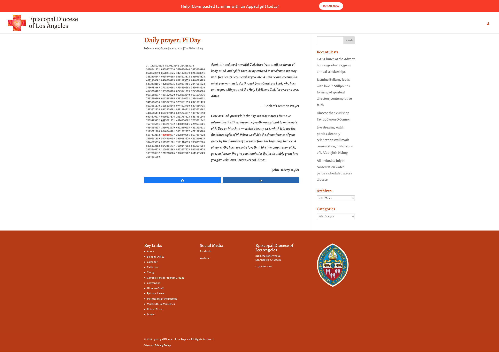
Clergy (150, 272)
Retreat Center (155, 309)
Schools (151, 314)
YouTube (205, 258)
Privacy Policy (163, 345)
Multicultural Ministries (161, 304)
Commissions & (156, 277)
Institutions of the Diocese (162, 298)
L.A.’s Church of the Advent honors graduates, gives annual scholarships (336, 65)
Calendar (152, 261)
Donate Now (331, 6)
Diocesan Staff (155, 288)
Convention (153, 283)
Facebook (205, 251)
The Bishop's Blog (193, 48)
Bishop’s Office (155, 256)
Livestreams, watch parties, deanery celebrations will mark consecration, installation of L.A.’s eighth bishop (335, 140)
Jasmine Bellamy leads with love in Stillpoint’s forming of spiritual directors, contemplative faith (334, 92)
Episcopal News (156, 293)
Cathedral (152, 267)
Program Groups (174, 277)
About (150, 251)
